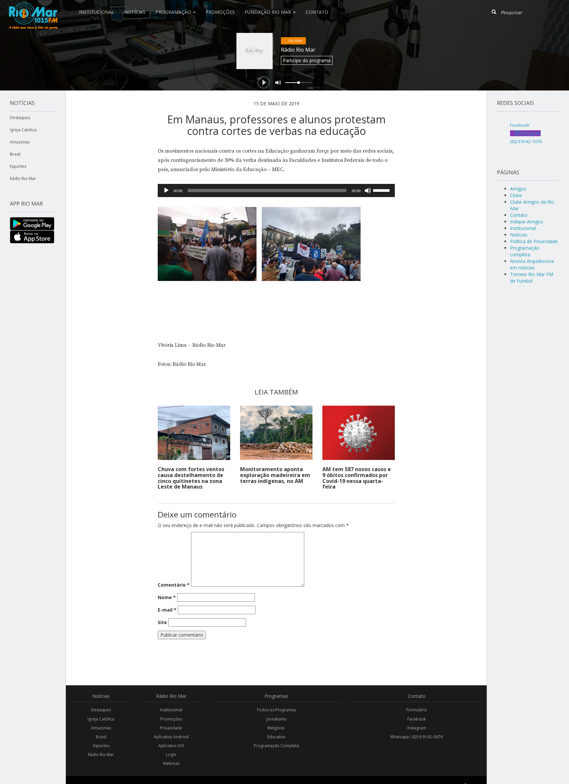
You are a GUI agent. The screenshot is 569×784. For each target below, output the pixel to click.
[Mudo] (368, 190)
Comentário (174, 585)
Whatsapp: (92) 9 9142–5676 (416, 737)
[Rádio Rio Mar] (33, 8)
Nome (167, 597)
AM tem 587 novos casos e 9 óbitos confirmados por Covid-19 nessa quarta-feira (356, 478)
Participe (307, 60)
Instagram (416, 728)
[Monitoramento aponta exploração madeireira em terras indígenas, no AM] (276, 433)
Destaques (20, 117)
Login (171, 754)
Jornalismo (276, 719)
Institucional (96, 12)
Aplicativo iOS (171, 745)
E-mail (167, 610)
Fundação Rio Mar (268, 12)
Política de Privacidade (534, 241)
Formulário (416, 710)
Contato (317, 12)
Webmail (171, 763)
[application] (276, 190)
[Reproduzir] (166, 190)
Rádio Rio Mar (298, 49)
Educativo (276, 737)
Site (162, 622)
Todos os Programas (276, 710)
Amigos (518, 189)
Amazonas (20, 142)
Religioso (276, 728)
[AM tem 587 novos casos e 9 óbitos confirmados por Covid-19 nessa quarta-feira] (358, 433)
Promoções (220, 12)
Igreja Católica (23, 130)
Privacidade (171, 728)
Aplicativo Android (171, 737)
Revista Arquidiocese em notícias (532, 264)
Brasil (15, 154)
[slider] (382, 190)
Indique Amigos (526, 221)
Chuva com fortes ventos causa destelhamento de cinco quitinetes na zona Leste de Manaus (191, 478)
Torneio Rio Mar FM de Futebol (531, 277)
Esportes (18, 166)
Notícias (135, 12)
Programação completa (524, 251)
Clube (516, 195)
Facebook (416, 719)
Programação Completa (276, 745)
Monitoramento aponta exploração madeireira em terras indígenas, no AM (275, 475)
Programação (173, 12)
